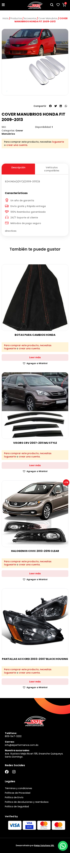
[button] (50, 106)
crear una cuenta (16, 145)
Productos (16, 18)
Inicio (5, 18)
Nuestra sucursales (17, 750)
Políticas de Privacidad (17, 792)
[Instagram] (14, 772)
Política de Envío (14, 797)
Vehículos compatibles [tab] (51, 169)
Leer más (35, 357)
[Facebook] (7, 772)
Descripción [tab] (18, 167)
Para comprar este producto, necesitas (27, 345)
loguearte (58, 141)
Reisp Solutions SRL (44, 845)
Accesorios (30, 18)
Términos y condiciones (18, 788)
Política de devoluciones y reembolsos (27, 802)
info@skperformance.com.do (21, 745)
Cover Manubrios (47, 18)
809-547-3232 (13, 736)
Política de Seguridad (17, 806)
